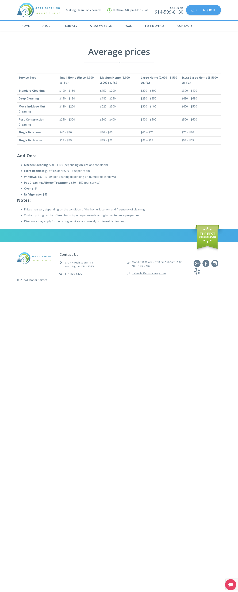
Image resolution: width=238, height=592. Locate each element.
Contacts (185, 26)
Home (25, 26)
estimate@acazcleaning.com (149, 273)
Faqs (128, 26)
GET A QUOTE (206, 10)
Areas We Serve (101, 26)
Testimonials (154, 26)
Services (71, 26)
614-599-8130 (169, 12)
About (47, 26)
